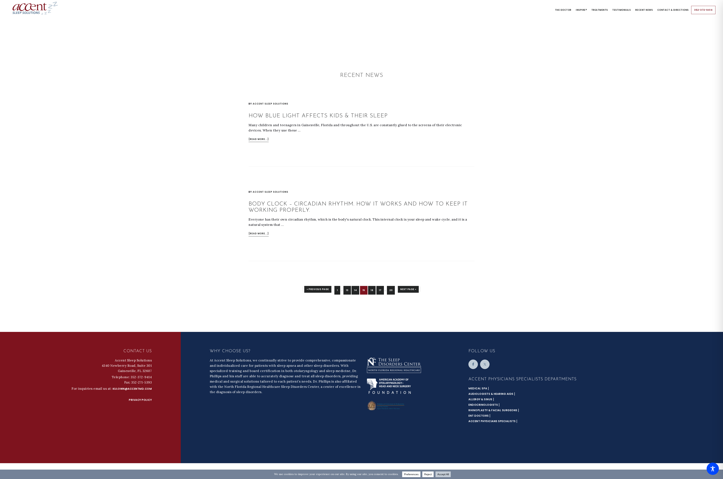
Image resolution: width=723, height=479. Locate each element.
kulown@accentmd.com (132, 389)
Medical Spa (477, 388)
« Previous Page (318, 289)
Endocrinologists (483, 405)
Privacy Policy (140, 400)
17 (381, 290)
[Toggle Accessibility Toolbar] (712, 468)
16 (373, 290)
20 (392, 290)
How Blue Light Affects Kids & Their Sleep (318, 116)
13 (348, 290)
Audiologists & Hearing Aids (490, 394)
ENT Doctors (478, 416)
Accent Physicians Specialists (492, 421)
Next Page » (408, 289)
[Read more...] (259, 139)
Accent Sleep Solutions (36, 8)
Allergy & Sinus (480, 399)
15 (365, 290)
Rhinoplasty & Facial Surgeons (492, 410)
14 (356, 290)
